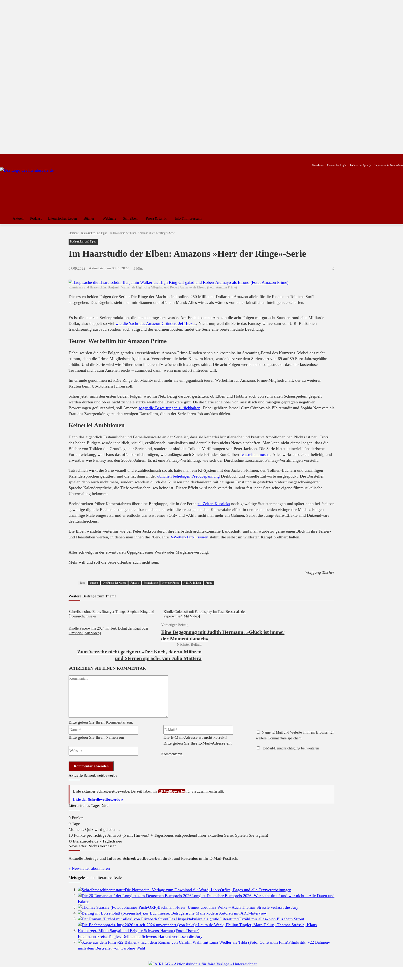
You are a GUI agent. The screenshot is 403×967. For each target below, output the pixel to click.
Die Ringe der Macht (114, 582)
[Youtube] (18, 158)
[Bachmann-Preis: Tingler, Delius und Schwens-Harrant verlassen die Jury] (206, 930)
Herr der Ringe (170, 582)
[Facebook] (3, 158)
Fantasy (134, 582)
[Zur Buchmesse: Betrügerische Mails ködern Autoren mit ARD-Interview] (110, 913)
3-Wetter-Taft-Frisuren (189, 537)
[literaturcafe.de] (34, 188)
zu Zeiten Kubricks (214, 503)
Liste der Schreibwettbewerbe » (98, 799)
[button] (397, 218)
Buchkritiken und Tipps (94, 233)
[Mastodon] (47, 158)
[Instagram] (10, 158)
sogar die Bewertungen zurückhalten (169, 408)
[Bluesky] (40, 158)
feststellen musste (255, 454)
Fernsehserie (151, 582)
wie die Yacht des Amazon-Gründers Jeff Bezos (155, 323)
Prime (208, 582)
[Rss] (55, 158)
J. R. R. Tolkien (192, 582)
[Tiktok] (25, 158)
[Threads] (32, 158)
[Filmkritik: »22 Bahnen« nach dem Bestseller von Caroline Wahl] (183, 942)
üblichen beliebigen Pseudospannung (188, 476)
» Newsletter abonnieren (89, 868)
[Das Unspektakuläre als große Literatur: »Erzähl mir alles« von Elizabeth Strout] (123, 919)
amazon (94, 582)
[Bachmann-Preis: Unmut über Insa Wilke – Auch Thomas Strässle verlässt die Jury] (118, 907)
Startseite (74, 233)
